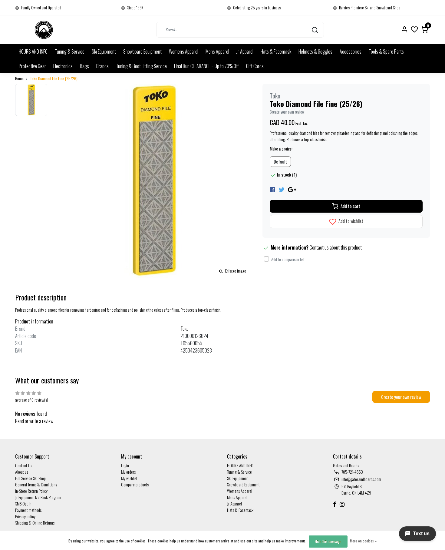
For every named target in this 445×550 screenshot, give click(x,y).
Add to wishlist (350, 221)
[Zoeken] (315, 30)
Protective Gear (32, 66)
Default (280, 161)
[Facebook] (272, 189)
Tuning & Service (69, 51)
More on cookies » (363, 540)
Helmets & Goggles (315, 51)
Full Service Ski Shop (30, 478)
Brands (102, 66)
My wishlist (129, 478)
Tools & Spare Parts (386, 51)
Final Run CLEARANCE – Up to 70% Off (206, 66)
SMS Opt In (23, 503)
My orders (128, 472)
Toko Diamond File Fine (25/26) (53, 78)
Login (125, 465)
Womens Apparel (183, 51)
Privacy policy (25, 516)
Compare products (135, 484)
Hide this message (328, 541)
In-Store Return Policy (31, 491)
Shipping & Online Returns (34, 522)
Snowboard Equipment (142, 51)
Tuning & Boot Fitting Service (141, 66)
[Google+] (292, 189)
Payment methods (28, 510)
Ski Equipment (104, 51)
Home (19, 78)
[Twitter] (282, 189)
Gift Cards (255, 66)
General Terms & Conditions (36, 484)
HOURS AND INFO (33, 51)
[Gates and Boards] (43, 30)
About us (21, 472)
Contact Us (23, 465)
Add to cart (350, 206)
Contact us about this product (336, 247)
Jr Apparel (244, 51)
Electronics (63, 66)
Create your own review (287, 112)
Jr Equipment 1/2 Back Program (38, 497)
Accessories (350, 51)
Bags (84, 66)
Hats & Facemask (276, 51)
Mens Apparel (217, 51)
